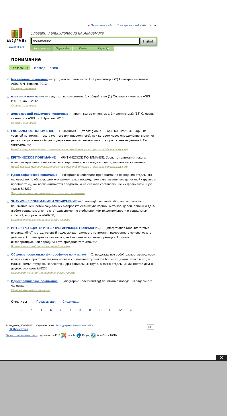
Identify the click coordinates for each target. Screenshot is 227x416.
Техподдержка (64, 325)
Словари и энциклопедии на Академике (67, 33)
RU (151, 25)
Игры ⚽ (103, 48)
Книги (83, 48)
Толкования (41, 48)
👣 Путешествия (18, 329)
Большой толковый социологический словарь (40, 219)
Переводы (62, 48)
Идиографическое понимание (34, 281)
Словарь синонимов (23, 88)
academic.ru (16, 46)
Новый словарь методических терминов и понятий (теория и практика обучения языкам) (69, 149)
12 (120, 310)
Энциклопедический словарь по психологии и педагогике (48, 193)
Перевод (39, 68)
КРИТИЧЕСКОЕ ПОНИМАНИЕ (33, 157)
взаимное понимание (27, 96)
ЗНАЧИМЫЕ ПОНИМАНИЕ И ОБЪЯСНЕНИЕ (44, 201)
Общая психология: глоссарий (30, 290)
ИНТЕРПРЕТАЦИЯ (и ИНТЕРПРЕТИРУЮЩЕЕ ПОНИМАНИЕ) (56, 228)
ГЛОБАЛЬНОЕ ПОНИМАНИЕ (32, 131)
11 (110, 310)
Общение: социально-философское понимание (48, 254)
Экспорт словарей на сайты (21, 335)
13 (130, 310)
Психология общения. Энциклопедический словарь (43, 273)
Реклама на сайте (83, 325)
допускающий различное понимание (39, 113)
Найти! (148, 41)
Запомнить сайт (102, 25)
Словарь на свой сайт (131, 25)
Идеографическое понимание (34, 174)
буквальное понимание (29, 79)
